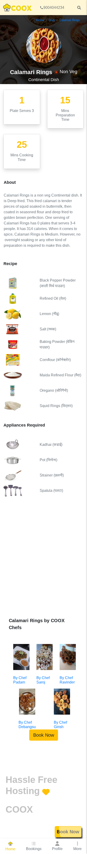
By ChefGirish (60, 724)
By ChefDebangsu (27, 724)
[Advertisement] (43, 560)
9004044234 (53, 8)
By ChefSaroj (43, 680)
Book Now (43, 735)
